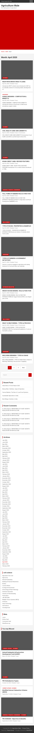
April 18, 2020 (5, 357)
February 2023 (6, 498)
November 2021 (6, 528)
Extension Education (8, 287)
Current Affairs (6, 585)
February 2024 (6, 474)
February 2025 (6, 458)
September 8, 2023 (7, 721)
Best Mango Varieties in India (9, 399)
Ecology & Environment (8, 587)
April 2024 (5, 470)
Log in (4, 617)
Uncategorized (6, 607)
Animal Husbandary (7, 579)
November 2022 (6, 504)
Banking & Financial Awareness (11, 189)
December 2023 (6, 478)
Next (23, 367)
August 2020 (5, 554)
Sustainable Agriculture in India (10, 395)
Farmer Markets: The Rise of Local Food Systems (15, 392)
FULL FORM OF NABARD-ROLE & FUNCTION (16, 194)
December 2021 (6, 526)
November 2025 (6, 448)
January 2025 (5, 460)
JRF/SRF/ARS (6, 597)
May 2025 (4, 454)
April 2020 (5, 562)
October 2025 (5, 450)
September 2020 (6, 552)
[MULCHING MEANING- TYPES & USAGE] (17, 343)
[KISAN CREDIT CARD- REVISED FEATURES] (17, 149)
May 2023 (4, 492)
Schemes (5, 77)
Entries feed (5, 619)
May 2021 (4, 540)
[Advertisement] (17, 28)
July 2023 (4, 488)
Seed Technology (6, 603)
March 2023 (5, 496)
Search (30, 375)
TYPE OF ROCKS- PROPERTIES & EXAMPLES (16, 226)
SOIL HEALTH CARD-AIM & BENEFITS (14, 131)
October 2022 (5, 506)
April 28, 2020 (5, 100)
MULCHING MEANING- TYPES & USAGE (15, 355)
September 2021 (6, 532)
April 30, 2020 (5, 83)
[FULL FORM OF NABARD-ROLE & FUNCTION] (17, 182)
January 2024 (5, 476)
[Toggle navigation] (3, 48)
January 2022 (5, 524)
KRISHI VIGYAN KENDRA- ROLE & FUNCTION (16, 291)
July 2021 (4, 536)
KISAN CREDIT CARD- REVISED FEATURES (15, 161)
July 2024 (4, 464)
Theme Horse (10, 730)
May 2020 (4, 560)
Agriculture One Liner (7, 575)
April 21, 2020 (5, 262)
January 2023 (5, 500)
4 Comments (22, 325)
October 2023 (5, 482)
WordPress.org (6, 623)
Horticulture (5, 595)
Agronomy (5, 94)
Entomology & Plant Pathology (10, 589)
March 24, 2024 (6, 656)
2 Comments (22, 132)
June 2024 (5, 466)
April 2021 (5, 542)
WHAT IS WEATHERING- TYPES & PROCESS (16, 323)
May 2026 (4, 444)
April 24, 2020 (5, 163)
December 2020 (6, 550)
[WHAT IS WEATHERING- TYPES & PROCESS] (17, 311)
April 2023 (5, 494)
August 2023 (5, 486)
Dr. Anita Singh (6, 408)
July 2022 (4, 512)
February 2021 (6, 546)
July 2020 (4, 556)
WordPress (29, 730)
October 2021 (5, 530)
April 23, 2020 (5, 195)
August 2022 (5, 510)
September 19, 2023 (7, 694)
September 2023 (6, 484)
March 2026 (5, 446)
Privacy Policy (25, 728)
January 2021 (5, 548)
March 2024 (5, 472)
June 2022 (5, 514)
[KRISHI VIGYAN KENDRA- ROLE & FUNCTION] (17, 279)
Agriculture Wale (10, 5)
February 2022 (6, 522)
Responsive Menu (31, 1)
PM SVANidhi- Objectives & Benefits (14, 719)
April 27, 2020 (5, 132)
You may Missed (8, 629)
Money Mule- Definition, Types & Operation (13, 389)
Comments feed (6, 621)
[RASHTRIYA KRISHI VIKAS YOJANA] (17, 70)
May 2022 (4, 516)
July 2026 (4, 440)
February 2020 (6, 566)
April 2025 (5, 456)
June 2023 (5, 490)
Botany (4, 583)
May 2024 (4, 468)
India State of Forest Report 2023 (11, 385)
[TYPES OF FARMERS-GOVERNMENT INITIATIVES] (17, 246)
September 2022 (6, 508)
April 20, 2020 (5, 325)
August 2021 (5, 534)
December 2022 (6, 502)
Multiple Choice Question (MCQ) (10, 599)
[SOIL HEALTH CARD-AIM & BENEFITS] (17, 119)
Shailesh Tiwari (14, 83)
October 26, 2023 (6, 683)
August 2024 (5, 462)
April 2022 (5, 518)
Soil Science (6, 222)
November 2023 (6, 480)
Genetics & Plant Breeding (9, 593)
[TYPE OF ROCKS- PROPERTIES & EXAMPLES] (17, 214)
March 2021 (5, 544)
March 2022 (5, 520)
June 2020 (5, 558)
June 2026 (5, 442)
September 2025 (6, 452)
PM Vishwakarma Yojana (10, 681)
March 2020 (5, 564)
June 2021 (5, 538)
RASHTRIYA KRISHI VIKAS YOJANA (13, 81)
